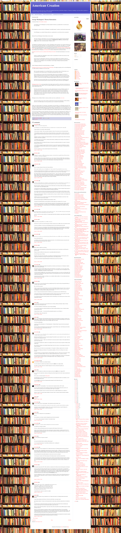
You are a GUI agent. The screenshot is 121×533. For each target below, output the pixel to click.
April (77, 414)
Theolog (76, 367)
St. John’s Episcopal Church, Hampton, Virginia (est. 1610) (81, 249)
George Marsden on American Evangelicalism (82, 428)
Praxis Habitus (77, 341)
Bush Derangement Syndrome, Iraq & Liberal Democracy (82, 449)
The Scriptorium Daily (78, 364)
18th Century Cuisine (78, 282)
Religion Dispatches (77, 347)
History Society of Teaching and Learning (80, 202)
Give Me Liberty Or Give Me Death (80, 119)
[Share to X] (47, 118)
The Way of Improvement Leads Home (80, 366)
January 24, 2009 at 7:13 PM (38, 393)
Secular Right (77, 350)
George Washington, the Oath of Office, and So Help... (82, 441)
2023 (76, 384)
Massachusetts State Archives (79, 174)
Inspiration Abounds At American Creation (81, 433)
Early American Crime (78, 310)
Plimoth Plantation (77, 272)
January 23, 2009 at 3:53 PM (38, 206)
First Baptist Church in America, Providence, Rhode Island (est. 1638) (81, 225)
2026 (76, 380)
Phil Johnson (36, 153)
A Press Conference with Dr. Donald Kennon (82, 444)
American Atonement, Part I (79, 438)
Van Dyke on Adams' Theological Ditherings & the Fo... (82, 481)
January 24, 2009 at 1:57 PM (38, 366)
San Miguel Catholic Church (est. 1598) (80, 247)
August (77, 408)
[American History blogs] (79, 30)
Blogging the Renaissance (78, 299)
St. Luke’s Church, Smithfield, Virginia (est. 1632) (82, 250)
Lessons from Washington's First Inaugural (81, 452)
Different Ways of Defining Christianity (81, 471)
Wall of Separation (77, 373)
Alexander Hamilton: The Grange (79, 259)
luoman (62, 526)
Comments (76, 56)
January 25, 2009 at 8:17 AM (38, 479)
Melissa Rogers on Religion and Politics (80, 327)
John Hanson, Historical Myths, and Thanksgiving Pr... (80, 475)
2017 (76, 392)
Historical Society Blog (78, 318)
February (77, 416)
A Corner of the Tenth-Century (79, 283)
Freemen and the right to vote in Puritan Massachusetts (80, 112)
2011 (76, 400)
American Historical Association (79, 197)
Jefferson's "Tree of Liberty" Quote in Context (83, 83)
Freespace (76, 313)
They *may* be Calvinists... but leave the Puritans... (81, 469)
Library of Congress (77, 169)
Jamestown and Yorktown (78, 268)
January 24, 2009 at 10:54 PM (38, 461)
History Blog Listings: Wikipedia (79, 153)
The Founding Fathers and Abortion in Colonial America (81, 91)
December (77, 403)
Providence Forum (77, 207)
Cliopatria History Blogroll (78, 138)
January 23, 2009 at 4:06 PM (38, 231)
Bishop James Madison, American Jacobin (81, 432)
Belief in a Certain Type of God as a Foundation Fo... (82, 419)
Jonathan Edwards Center (78, 162)
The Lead (76, 362)
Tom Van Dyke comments (43, 21)
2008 (76, 501)
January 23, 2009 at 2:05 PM (38, 161)
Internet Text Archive (78, 154)
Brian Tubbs (77, 72)
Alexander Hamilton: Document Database (80, 125)
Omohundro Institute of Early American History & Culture (82, 205)
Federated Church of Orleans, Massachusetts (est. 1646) (81, 223)
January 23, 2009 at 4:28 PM (38, 242)
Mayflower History (77, 175)
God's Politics (77, 314)
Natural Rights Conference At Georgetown (81, 423)
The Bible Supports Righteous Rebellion (81, 489)
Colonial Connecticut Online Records (80, 139)
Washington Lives (77, 374)
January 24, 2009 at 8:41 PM (38, 420)
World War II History (78, 376)
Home (32, 14)
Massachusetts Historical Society (79, 203)
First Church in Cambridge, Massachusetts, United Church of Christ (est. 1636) (81, 232)
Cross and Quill (77, 306)
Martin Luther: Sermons (78, 173)
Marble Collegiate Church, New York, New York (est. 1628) (81, 244)
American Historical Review (79, 128)
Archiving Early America (78, 129)
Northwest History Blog (78, 331)
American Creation (45, 5)
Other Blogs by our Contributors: (58, 14)
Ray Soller (77, 77)
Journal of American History (79, 165)
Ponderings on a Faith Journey (79, 339)
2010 (76, 401)
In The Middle (77, 321)
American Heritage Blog (78, 287)
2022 (76, 385)
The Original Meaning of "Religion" (81, 431)
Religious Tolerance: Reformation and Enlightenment (81, 425)
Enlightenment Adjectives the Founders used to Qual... (82, 473)
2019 (76, 389)
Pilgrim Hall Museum (78, 271)
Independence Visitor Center (79, 265)
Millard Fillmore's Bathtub (78, 328)
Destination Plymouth (78, 261)
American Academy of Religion (79, 194)
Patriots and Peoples (77, 337)
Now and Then (77, 332)
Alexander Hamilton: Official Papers (80, 126)
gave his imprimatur (46, 49)
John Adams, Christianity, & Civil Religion (81, 476)
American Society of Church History (80, 198)
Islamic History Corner (78, 323)
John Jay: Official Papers (78, 161)
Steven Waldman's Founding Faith (80, 465)
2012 (76, 398)
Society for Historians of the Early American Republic (81, 209)
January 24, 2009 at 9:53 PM (38, 444)
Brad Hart (77, 71)
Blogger (68, 526)
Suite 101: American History (79, 355)
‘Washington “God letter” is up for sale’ (83, 108)
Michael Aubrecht (78, 76)
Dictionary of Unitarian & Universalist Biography (81, 143)
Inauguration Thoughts (79, 443)
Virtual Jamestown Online (78, 277)
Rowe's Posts (36, 119)
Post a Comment (35, 518)
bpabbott (35, 302)
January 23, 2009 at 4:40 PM (38, 261)
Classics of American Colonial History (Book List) (82, 137)
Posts (76, 55)
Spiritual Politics (77, 353)
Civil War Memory (77, 304)
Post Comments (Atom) (39, 521)
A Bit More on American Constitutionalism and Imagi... (82, 437)
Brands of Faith (77, 302)
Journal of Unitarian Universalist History (80, 166)
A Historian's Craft (77, 284)
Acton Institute (77, 193)
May (76, 412)
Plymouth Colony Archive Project (79, 178)
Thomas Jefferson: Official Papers (79, 189)
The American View (77, 210)
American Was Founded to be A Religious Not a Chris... (82, 484)
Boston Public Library (78, 135)
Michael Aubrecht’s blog (78, 281)
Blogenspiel (76, 296)
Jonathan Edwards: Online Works (79, 163)
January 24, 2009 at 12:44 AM (38, 357)
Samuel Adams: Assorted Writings (79, 184)
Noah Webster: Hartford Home (79, 269)
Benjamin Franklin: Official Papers (79, 134)
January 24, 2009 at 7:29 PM (38, 399)
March (77, 415)
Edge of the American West (78, 311)
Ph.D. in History (77, 338)
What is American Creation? (47, 14)
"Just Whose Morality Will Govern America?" (82, 466)
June (76, 411)
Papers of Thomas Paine (78, 177)
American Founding (77, 286)
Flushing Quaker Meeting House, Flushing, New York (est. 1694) (81, 241)
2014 (76, 396)
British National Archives (78, 136)
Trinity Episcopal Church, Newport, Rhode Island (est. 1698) (81, 252)
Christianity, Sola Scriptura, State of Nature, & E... (82, 421)
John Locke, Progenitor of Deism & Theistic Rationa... (82, 494)
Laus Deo (80, 102)
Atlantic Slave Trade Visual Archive (80, 130)
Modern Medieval (77, 329)
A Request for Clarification (79, 462)
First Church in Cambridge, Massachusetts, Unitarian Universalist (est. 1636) (80, 230)
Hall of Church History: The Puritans (80, 152)
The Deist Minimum (78, 479)
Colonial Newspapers (78, 140)
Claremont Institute (77, 201)
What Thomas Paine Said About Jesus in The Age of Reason (83, 94)
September (77, 407)
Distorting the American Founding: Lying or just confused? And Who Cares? (82, 88)
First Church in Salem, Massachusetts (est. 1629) (81, 234)
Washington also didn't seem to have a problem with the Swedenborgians (43, 67)
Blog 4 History (77, 294)
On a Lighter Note (78, 457)
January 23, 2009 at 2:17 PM (38, 177)
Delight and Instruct (77, 308)
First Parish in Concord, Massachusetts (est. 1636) (81, 237)
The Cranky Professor (78, 358)
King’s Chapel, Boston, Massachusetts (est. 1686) (81, 242)
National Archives (77, 176)
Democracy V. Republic (79, 445)
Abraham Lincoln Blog (78, 285)
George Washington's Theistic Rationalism (81, 435)
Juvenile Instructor (77, 326)
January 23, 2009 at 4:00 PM (38, 216)
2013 (76, 397)
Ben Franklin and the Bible (79, 495)
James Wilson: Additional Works (79, 156)
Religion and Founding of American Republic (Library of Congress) (81, 180)
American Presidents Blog (78, 288)
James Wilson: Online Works (79, 157)
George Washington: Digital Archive (80, 149)
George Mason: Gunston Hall (79, 262)
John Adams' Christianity (79, 453)
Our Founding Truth (37, 360)
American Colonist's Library (79, 127)
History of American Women (79, 320)
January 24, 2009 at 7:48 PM (38, 409)
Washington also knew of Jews (36, 84)
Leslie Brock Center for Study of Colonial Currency (80, 168)
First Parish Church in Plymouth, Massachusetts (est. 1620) (81, 236)
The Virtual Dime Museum (78, 365)
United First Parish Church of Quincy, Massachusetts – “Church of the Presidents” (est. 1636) (81, 254)
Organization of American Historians (80, 206)
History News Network (78, 319)
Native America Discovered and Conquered (81, 330)
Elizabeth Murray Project (78, 147)
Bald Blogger (77, 291)
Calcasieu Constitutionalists (78, 303)
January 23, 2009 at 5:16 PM (38, 278)
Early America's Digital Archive (79, 145)
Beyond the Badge (77, 293)
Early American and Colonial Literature (80, 146)
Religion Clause (77, 346)
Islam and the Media (77, 322)
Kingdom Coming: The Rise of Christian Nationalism (81, 451)
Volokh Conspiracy (77, 372)
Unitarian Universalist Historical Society (80, 211)
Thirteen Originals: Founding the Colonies (80, 187)
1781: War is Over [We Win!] (83, 114)
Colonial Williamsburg (78, 260)
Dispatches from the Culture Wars (79, 309)
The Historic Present (78, 359)
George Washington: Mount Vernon (80, 263)
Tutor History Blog (77, 368)
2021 (76, 387)
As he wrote (62, 97)
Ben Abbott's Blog (77, 292)
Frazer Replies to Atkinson (79, 482)
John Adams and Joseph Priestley (80, 488)
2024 (76, 383)
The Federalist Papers (78, 186)
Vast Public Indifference (78, 371)
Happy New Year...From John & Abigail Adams (82, 499)
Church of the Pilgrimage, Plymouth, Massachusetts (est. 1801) (80, 221)
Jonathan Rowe (36, 164)
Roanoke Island (77, 273)
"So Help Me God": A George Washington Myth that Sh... (82, 455)
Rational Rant (77, 344)
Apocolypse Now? (78, 447)
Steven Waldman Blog (78, 354)
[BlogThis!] (46, 118)
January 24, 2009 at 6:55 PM (38, 381)
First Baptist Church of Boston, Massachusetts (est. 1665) (82, 227)
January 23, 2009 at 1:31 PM (38, 150)
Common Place (77, 305)
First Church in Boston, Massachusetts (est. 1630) (81, 228)
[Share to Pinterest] (48, 118)
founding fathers (47, 375)
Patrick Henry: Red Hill (78, 270)
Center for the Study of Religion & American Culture (81, 200)
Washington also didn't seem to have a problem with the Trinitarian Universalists (44, 51)
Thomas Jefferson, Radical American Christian (82, 490)
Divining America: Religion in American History (81, 144)
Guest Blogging (78, 467)
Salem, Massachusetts (78, 274)
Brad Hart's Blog (77, 301)
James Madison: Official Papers (79, 155)
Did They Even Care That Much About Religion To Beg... (82, 486)
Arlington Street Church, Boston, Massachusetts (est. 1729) (81, 217)
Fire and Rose (77, 312)
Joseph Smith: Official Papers (79, 164)
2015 (76, 394)
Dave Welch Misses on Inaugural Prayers (81, 439)
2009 (76, 402)
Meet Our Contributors (38, 14)
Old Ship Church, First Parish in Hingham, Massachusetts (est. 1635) (81, 246)
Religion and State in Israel (78, 345)
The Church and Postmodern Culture (80, 356)
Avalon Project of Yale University (79, 131)
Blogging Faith (77, 297)
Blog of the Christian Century (79, 295)
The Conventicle (77, 357)
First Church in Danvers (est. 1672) (80, 233)
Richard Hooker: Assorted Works (79, 181)
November (77, 405)
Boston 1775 (76, 300)
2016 (76, 393)
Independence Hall (77, 264)
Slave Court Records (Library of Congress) (81, 185)
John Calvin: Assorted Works (79, 158)
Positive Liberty (77, 340)
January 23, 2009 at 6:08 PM (38, 299)
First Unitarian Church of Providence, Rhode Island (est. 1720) (81, 239)
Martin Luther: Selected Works (79, 172)
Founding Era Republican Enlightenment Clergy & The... (82, 427)
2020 (76, 388)
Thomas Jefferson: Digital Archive (79, 188)
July (76, 410)
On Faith (76, 335)
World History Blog (77, 375)
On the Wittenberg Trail (78, 336)
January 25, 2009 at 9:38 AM (38, 516)
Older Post (69, 520)
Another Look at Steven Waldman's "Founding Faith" (82, 459)
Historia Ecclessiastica (78, 315)
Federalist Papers (77, 148)
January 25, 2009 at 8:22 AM (38, 492)
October (77, 406)
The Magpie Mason (77, 363)
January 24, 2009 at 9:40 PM (38, 433)
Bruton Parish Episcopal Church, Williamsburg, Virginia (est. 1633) (81, 219)
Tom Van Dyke (36, 124)
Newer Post (33, 520)
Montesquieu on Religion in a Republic (83, 98)
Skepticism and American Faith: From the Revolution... (81, 461)
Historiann (76, 317)
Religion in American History (79, 348)
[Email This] (45, 118)
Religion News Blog (77, 349)
